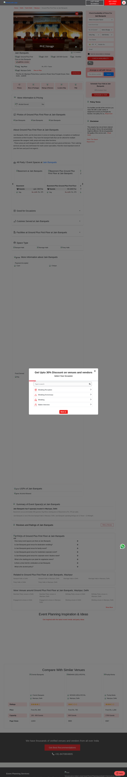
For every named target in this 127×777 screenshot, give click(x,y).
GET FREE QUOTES (113, 3)
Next (62, 412)
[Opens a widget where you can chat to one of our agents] (119, 773)
